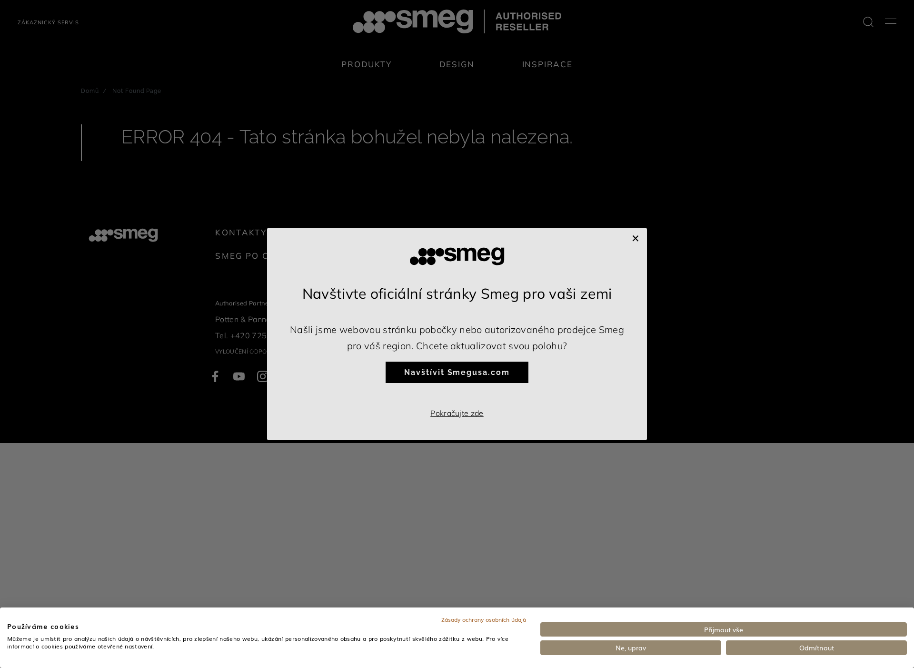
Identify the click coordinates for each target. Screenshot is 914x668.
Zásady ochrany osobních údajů (483, 619)
